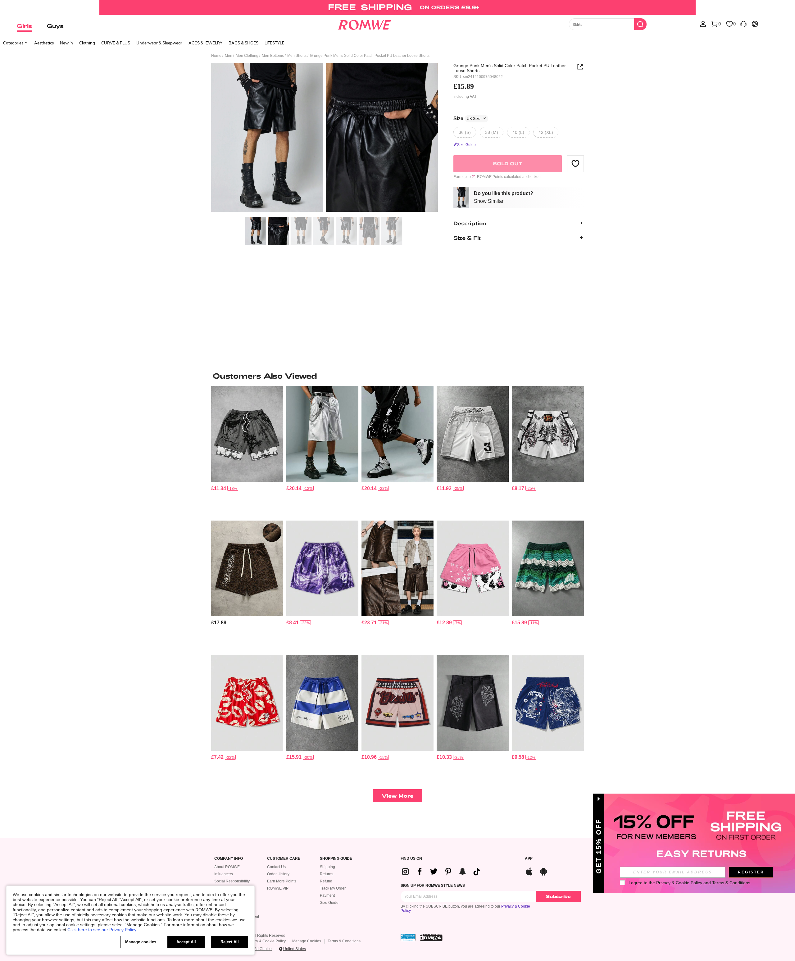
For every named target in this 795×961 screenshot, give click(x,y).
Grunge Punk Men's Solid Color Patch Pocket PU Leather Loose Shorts (509, 68)
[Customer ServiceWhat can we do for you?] (743, 23)
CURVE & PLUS (115, 42)
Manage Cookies (306, 941)
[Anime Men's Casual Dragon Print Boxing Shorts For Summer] (548, 703)
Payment (327, 895)
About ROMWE (227, 867)
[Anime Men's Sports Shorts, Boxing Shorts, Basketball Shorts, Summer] (548, 434)
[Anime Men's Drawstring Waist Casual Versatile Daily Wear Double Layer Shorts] (247, 434)
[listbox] (703, 23)
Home (216, 55)
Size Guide (329, 902)
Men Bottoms (273, 55)
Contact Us (276, 867)
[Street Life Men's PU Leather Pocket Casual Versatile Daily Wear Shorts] (322, 434)
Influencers (223, 874)
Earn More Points (281, 881)
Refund (326, 881)
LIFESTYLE (274, 42)
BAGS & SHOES (243, 42)
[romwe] (364, 23)
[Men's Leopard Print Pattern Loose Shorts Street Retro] (247, 569)
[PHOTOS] (324, 138)
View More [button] (397, 796)
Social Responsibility (232, 881)
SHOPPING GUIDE (336, 859)
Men (228, 55)
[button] (575, 163)
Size (466, 118)
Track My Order (333, 888)
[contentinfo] (218, 488)
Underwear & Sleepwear (159, 42)
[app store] (529, 871)
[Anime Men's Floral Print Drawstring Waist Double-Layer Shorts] (473, 569)
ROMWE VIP (277, 888)
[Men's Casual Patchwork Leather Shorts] (322, 703)
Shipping (327, 867)
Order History (278, 874)
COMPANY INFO (228, 859)
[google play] (543, 871)
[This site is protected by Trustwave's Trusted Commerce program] (408, 937)
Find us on (411, 859)
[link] (397, 7)
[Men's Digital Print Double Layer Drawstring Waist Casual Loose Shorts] (473, 434)
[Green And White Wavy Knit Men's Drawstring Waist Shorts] (548, 569)
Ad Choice (263, 949)
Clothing (87, 42)
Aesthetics (44, 42)
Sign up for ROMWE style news (433, 885)
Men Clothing (247, 55)
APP (529, 859)
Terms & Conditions (344, 941)
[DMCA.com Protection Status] (431, 937)
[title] (397, 375)
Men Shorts (297, 55)
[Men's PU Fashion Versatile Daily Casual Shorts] (397, 569)
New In (66, 42)
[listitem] (247, 451)
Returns (326, 874)
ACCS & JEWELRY (205, 42)
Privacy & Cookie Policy (266, 941)
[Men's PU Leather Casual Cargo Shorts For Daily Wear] (397, 434)
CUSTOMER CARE (283, 859)
